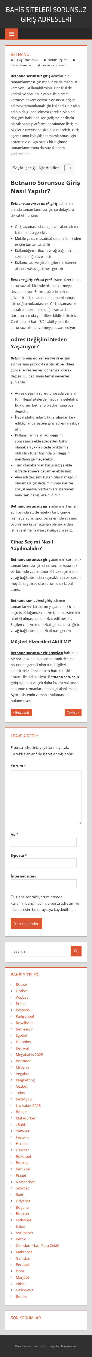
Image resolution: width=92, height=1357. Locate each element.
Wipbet (22, 997)
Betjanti (22, 1207)
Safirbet (22, 1188)
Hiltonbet (23, 1041)
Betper (21, 984)
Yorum (18, 765)
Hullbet (22, 1143)
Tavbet (72, 713)
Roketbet (23, 1156)
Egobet (21, 1035)
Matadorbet (26, 1118)
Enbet (20, 1226)
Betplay (22, 1162)
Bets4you (24, 1099)
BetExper (23, 1169)
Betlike (21, 1296)
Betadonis (22, 713)
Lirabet (22, 990)
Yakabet (22, 1130)
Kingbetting (25, 1080)
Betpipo (22, 1213)
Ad (14, 834)
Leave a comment (54, 65)
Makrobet (24, 1251)
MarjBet (22, 1277)
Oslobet (22, 1150)
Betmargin (24, 1029)
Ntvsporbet (25, 1181)
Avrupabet (24, 1232)
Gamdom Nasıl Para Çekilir (38, 1245)
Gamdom (23, 1258)
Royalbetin (25, 1022)
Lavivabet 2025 (28, 1105)
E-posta (19, 855)
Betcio (21, 1239)
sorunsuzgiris (57, 60)
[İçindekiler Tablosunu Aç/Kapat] (66, 168)
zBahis (21, 1124)
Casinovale (25, 1289)
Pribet (21, 1003)
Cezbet (22, 1086)
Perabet (22, 1264)
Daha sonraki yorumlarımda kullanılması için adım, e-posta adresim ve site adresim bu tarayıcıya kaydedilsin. (45, 903)
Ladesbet (23, 1219)
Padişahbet (25, 1016)
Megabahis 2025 (29, 1054)
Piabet (21, 1175)
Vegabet (23, 1073)
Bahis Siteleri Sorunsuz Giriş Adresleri (46, 14)
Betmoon (23, 1060)
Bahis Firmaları (21, 65)
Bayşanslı (23, 1009)
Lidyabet (23, 1200)
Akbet (21, 1283)
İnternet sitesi (23, 876)
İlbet (19, 1194)
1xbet (20, 1092)
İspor (20, 1270)
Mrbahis (22, 1067)
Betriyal (22, 1048)
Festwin (22, 1137)
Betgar (21, 1111)
